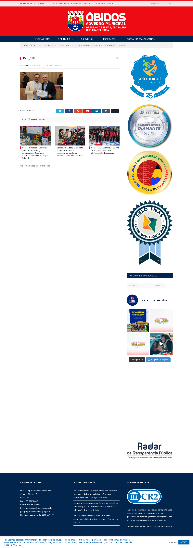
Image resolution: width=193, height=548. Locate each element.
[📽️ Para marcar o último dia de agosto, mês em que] (161, 320)
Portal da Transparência (141, 39)
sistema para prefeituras (161, 510)
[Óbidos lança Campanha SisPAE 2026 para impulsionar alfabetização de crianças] (104, 135)
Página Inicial (42, 39)
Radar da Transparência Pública (158, 526)
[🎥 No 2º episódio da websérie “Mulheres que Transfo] (138, 344)
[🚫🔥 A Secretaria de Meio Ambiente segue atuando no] (161, 344)
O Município (64, 39)
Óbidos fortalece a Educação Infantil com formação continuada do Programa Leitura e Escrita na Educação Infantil (35, 152)
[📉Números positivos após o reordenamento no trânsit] (138, 320)
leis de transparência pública (139, 520)
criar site (144, 510)
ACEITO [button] (183, 542)
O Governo (87, 39)
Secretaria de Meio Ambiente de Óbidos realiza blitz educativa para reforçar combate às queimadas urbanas (84, 3)
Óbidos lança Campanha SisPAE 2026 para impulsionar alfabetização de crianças (105, 150)
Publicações (110, 39)
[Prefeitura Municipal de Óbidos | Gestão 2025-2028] (96, 20)
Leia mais (109, 542)
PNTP (138, 526)
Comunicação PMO (32, 66)
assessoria (146, 513)
